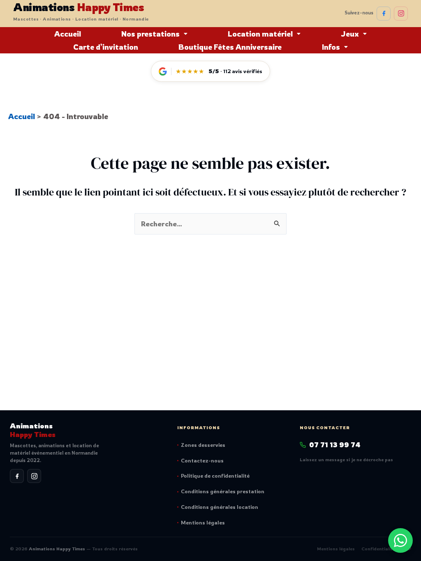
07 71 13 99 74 (335, 445)
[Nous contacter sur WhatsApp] (400, 540)
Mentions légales (203, 522)
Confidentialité (378, 549)
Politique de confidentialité (215, 475)
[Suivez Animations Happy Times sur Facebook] (384, 14)
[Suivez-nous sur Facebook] (17, 476)
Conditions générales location (219, 507)
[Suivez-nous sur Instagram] (34, 476)
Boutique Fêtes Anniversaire (230, 46)
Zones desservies (203, 444)
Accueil (67, 33)
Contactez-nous (202, 460)
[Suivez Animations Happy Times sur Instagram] (401, 14)
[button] (154, 33)
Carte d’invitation (105, 46)
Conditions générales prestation (222, 491)
